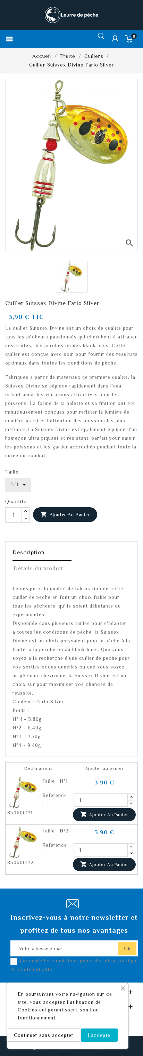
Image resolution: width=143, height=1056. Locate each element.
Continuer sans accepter (44, 1035)
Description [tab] (28, 552)
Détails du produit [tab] (38, 568)
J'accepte (99, 1035)
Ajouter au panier (65, 514)
